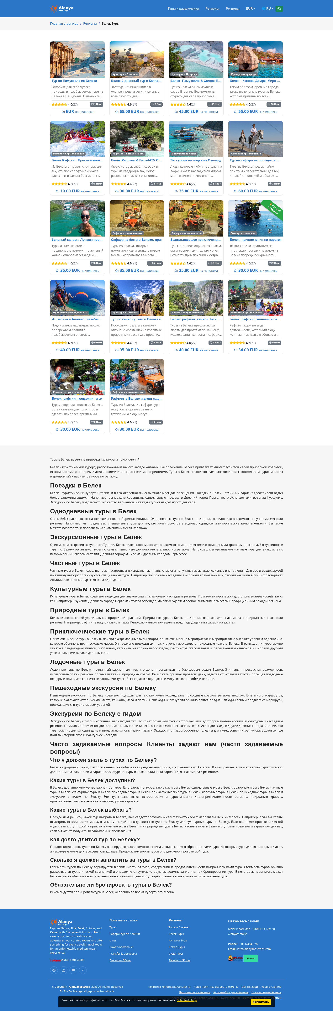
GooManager (75, 991)
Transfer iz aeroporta (123, 953)
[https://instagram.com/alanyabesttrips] (63, 970)
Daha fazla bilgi (187, 1000)
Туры (112, 927)
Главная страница (64, 23)
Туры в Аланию (179, 927)
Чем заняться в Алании (194, 992)
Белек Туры (176, 934)
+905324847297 (248, 944)
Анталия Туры (178, 940)
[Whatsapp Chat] (279, 9)
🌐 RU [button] (266, 8)
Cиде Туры (176, 953)
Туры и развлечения (183, 8)
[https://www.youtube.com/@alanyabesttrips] (73, 970)
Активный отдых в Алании (230, 992)
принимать (261, 1001)
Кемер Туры (177, 947)
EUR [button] (249, 8)
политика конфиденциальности (169, 986)
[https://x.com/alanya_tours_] (83, 970)
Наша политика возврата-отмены (216, 986)
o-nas (113, 940)
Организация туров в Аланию (261, 986)
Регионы (212, 8)
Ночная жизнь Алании (266, 992)
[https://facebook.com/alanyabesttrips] (54, 970)
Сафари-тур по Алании (124, 934)
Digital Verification (72, 959)
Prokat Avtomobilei (121, 947)
